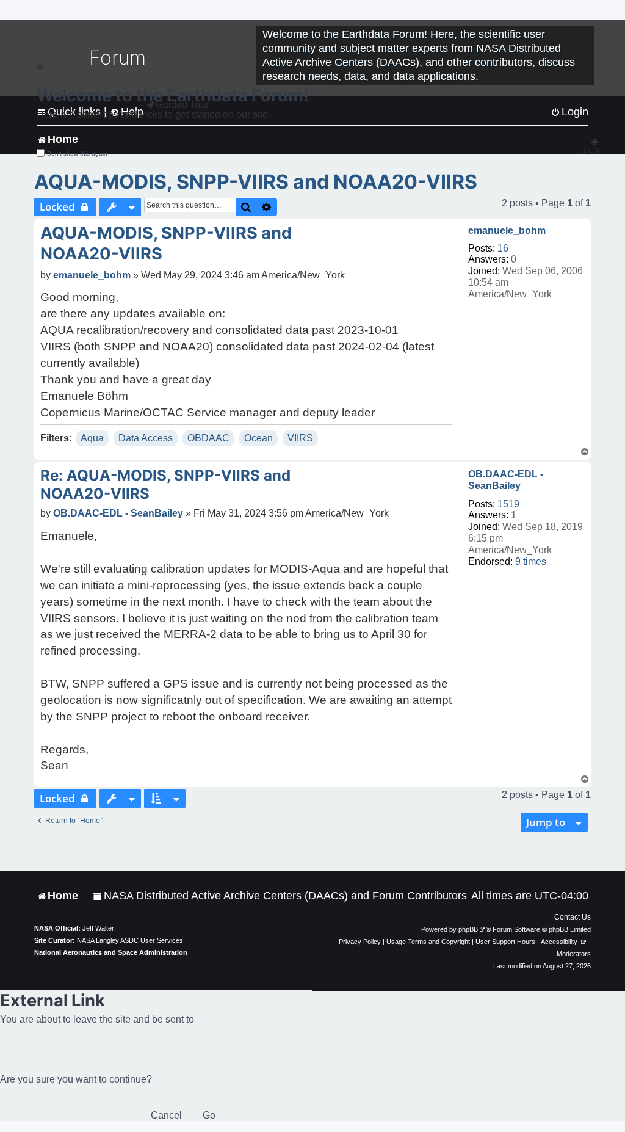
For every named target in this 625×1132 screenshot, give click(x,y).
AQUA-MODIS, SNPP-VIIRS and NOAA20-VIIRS (255, 182)
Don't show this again (77, 153)
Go (209, 1115)
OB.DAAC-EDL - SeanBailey (505, 480)
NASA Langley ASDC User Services (130, 940)
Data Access (145, 438)
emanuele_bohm (507, 230)
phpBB (468, 929)
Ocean (258, 438)
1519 (508, 504)
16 (502, 248)
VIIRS (300, 438)
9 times (530, 561)
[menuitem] (280, 896)
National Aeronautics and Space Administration (110, 952)
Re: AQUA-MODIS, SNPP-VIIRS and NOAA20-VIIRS (165, 484)
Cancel (166, 1115)
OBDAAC (208, 438)
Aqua (92, 438)
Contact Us (572, 917)
